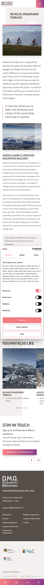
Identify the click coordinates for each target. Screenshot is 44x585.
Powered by (10, 576)
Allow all (22, 320)
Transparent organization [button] (7, 532)
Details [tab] (22, 255)
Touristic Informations (31, 519)
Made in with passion (31, 576)
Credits (26, 523)
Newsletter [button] (7, 515)
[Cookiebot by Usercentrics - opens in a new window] (32, 249)
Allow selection (22, 327)
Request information (31, 515)
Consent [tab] (8, 255)
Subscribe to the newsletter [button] (19, 452)
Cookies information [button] (10, 526)
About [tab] (36, 255)
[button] (7, 3)
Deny (22, 334)
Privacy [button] (5, 519)
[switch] (38, 297)
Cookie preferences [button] (10, 523)
